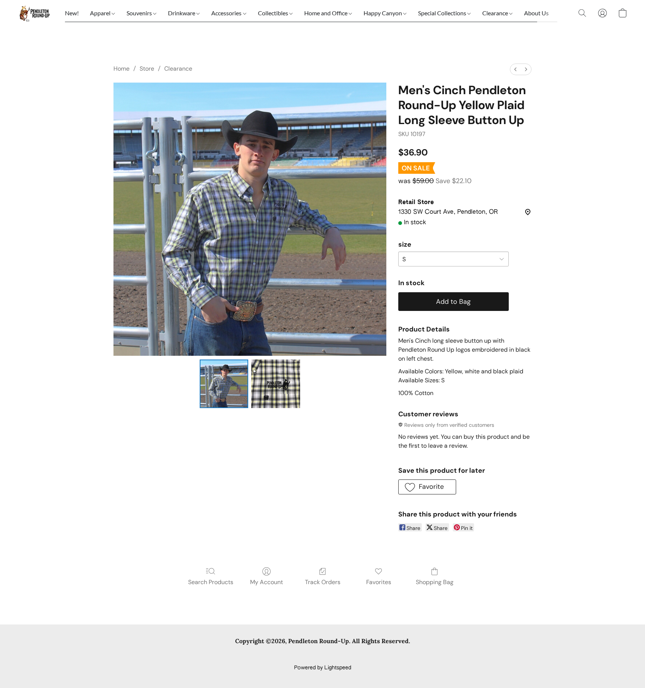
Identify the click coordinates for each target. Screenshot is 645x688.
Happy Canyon (383, 12)
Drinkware (182, 12)
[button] (34, 13)
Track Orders (322, 582)
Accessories (227, 12)
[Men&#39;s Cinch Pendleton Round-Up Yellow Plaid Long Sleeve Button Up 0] (224, 384)
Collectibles (273, 12)
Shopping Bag (435, 582)
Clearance (495, 12)
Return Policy (369, 655)
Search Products (210, 582)
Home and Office (326, 12)
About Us (536, 12)
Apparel (101, 12)
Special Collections (442, 12)
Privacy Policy (262, 655)
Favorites (378, 582)
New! (72, 12)
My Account (266, 582)
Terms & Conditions (213, 655)
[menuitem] (515, 69)
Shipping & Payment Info (316, 655)
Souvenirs (140, 12)
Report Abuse (439, 655)
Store (147, 68)
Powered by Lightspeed (322, 667)
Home (121, 68)
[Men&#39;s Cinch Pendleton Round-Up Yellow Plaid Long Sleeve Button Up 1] (275, 384)
